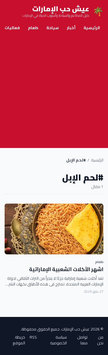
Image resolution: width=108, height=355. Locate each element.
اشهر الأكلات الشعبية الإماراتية (66, 269)
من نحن (100, 340)
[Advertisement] (54, 91)
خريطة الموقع (19, 340)
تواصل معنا (82, 340)
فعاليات (12, 27)
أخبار (71, 27)
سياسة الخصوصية (58, 340)
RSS (33, 337)
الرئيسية (92, 27)
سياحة (52, 27)
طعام (33, 27)
